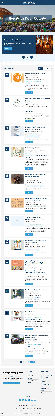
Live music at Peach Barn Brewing (36, 198)
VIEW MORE (8, 48)
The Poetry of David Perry (33, 217)
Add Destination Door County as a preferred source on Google (27, 413)
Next (32, 361)
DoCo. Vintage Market (32, 148)
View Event (29, 92)
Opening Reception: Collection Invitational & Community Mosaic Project (36, 263)
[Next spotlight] (31, 57)
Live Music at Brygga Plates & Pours (36, 290)
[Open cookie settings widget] (2, 413)
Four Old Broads (30, 312)
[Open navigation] (3, 2)
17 (28, 361)
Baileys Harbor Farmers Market (35, 73)
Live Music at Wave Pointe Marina (36, 240)
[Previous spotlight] (23, 57)
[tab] (26, 57)
